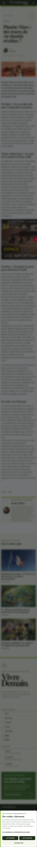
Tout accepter (27, 838)
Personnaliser (18, 843)
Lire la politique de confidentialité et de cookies (16, 832)
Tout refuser (10, 838)
